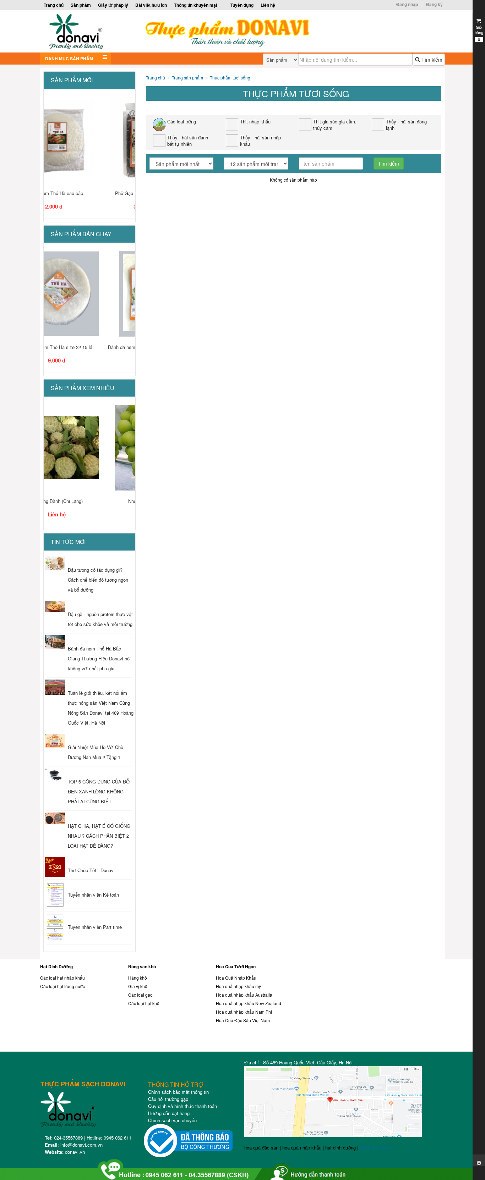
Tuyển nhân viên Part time (95, 927)
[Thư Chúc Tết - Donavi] (55, 867)
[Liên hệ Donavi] (381, 1007)
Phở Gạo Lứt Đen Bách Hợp (89, 193)
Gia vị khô (137, 986)
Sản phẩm (81, 5)
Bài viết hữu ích (151, 5)
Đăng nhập (407, 4)
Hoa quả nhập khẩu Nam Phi (244, 1012)
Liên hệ (268, 5)
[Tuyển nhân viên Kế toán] (55, 895)
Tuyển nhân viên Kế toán (93, 894)
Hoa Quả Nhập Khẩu (236, 978)
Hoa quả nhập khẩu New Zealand (248, 1003)
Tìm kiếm (431, 59)
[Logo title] (191, 31)
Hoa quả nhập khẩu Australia (244, 995)
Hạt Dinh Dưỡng (56, 966)
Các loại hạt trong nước (62, 986)
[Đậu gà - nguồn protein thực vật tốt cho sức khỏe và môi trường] (55, 606)
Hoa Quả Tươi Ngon (236, 966)
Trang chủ (54, 5)
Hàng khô (137, 978)
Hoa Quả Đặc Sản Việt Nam (243, 1020)
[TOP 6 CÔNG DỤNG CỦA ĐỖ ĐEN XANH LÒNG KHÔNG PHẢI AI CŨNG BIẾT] (55, 775)
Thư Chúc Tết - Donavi (91, 870)
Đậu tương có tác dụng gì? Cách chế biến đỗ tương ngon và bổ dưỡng (98, 579)
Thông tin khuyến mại (195, 5)
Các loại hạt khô (143, 1003)
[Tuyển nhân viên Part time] (55, 928)
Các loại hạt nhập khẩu (62, 978)
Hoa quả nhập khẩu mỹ (238, 986)
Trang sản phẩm (187, 77)
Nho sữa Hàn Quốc (89, 501)
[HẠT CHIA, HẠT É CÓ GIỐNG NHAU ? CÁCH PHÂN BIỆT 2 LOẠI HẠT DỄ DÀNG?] (55, 818)
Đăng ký (434, 4)
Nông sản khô (142, 966)
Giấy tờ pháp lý (113, 5)
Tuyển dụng (242, 5)
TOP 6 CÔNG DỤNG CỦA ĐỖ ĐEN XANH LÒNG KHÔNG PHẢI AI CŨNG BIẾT (99, 791)
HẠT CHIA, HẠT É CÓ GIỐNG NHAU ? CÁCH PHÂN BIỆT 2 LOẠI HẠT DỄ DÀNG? (99, 835)
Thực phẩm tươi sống (230, 77)
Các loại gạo (140, 995)
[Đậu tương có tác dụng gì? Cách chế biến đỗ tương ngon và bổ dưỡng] (55, 563)
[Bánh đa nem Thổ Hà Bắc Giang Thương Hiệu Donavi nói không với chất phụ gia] (55, 642)
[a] (239, 1166)
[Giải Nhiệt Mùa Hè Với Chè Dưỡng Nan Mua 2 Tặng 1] (55, 741)
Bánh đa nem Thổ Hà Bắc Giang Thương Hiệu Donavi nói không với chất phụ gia (99, 658)
